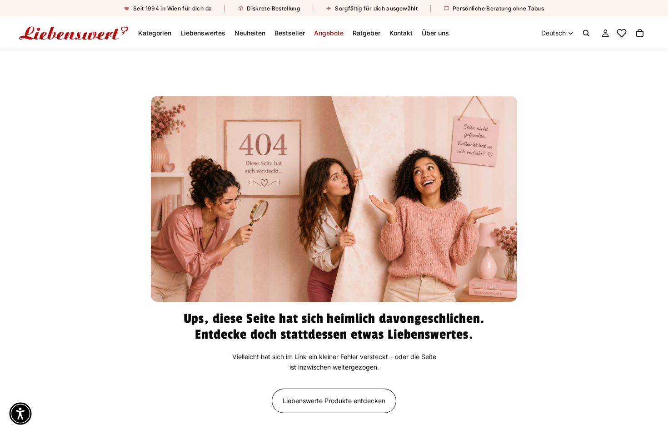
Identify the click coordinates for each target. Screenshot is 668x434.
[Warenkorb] (640, 33)
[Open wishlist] (621, 33)
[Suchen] (586, 33)
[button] (20, 413)
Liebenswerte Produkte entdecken (334, 400)
